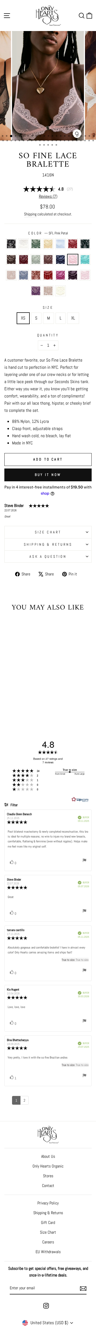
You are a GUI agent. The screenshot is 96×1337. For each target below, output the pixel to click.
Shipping (30, 214)
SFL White (23, 244)
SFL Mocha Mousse (48, 259)
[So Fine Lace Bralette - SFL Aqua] (27, 697)
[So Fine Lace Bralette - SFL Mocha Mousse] (9, 697)
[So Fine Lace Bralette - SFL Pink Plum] (27, 702)
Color (48, 233)
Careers (48, 1242)
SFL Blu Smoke (23, 275)
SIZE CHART (48, 532)
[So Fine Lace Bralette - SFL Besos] (21, 702)
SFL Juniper (85, 244)
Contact (48, 1185)
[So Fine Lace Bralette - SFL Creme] (30, 707)
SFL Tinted (11, 275)
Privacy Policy (48, 1203)
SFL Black (11, 244)
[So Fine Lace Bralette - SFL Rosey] (12, 707)
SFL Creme (60, 291)
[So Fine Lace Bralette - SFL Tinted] (33, 697)
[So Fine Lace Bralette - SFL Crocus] (18, 707)
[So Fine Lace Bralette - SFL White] (15, 687)
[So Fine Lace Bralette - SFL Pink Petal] (21, 697)
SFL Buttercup (48, 244)
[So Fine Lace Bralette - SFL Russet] (9, 692)
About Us (48, 1156)
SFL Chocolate (11, 259)
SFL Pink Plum (60, 275)
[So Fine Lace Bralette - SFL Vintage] (24, 707)
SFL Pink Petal (73, 259)
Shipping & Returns (48, 544)
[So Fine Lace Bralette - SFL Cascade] (33, 687)
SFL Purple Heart (73, 275)
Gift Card (48, 1222)
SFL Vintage (48, 291)
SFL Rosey (85, 275)
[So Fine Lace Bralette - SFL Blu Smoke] (9, 702)
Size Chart (48, 1232)
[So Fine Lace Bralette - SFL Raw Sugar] (15, 702)
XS (23, 318)
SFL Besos (48, 275)
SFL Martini (36, 244)
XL (73, 318)
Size (48, 307)
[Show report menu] (84, 861)
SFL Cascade (60, 244)
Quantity (48, 335)
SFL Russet (73, 244)
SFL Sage (36, 259)
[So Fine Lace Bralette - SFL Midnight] (15, 697)
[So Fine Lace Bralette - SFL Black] (9, 687)
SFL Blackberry (23, 259)
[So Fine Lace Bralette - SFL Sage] (33, 692)
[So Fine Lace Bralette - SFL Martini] (21, 687)
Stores (48, 1176)
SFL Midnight (60, 259)
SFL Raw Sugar (36, 275)
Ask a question (48, 556)
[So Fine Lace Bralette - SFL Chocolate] (21, 692)
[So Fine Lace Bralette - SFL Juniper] (15, 692)
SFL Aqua (85, 259)
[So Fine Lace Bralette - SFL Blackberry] (27, 692)
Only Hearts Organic (48, 1166)
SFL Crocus (36, 291)
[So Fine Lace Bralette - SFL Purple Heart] (33, 702)
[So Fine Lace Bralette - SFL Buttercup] (27, 687)
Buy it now (48, 474)
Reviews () (48, 196)
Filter (14, 805)
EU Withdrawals (48, 1251)
